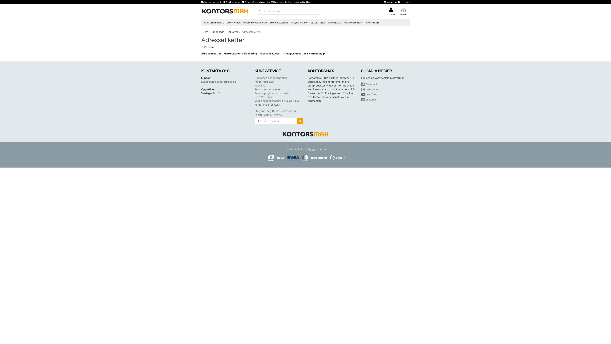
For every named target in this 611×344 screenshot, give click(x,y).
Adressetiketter (211, 53)
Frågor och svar (264, 81)
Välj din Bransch (353, 23)
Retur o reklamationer (268, 89)
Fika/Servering (299, 23)
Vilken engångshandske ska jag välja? (277, 100)
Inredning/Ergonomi (255, 23)
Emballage (334, 23)
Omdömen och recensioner (271, 77)
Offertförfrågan (264, 97)
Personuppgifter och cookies (272, 93)
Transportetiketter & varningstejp (304, 53)
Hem (205, 31)
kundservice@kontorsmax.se (218, 81)
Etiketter (233, 31)
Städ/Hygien (234, 23)
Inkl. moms (405, 2)
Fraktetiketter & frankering (240, 53)
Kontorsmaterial (214, 23)
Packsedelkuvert (270, 53)
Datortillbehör (279, 23)
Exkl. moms (392, 2)
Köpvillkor (261, 85)
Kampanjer (372, 23)
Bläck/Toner (318, 23)
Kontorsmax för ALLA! (268, 104)
